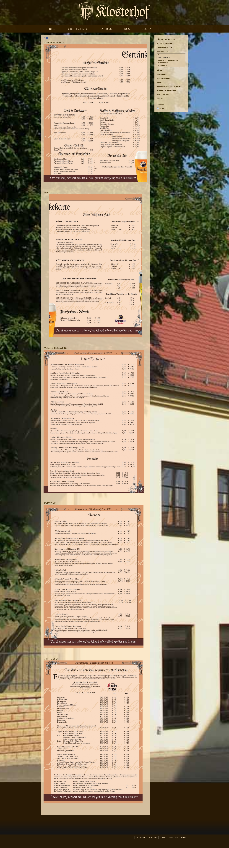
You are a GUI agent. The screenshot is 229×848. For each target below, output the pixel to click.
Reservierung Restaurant (169, 86)
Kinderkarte (162, 65)
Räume (160, 70)
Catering (106, 28)
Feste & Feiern (163, 78)
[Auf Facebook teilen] (47, 38)
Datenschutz (141, 837)
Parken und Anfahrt (166, 90)
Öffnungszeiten (164, 47)
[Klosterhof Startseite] (114, 11)
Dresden (160, 105)
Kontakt (163, 837)
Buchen (147, 28)
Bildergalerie (163, 94)
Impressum (173, 837)
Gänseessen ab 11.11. (166, 39)
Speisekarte (162, 51)
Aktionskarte (163, 63)
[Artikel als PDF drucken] (44, 38)
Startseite (153, 837)
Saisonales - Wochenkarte (168, 60)
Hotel (51, 28)
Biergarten (162, 74)
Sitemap (183, 837)
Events (160, 82)
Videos (160, 98)
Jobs (127, 28)
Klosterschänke (77, 28)
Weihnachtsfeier (164, 43)
